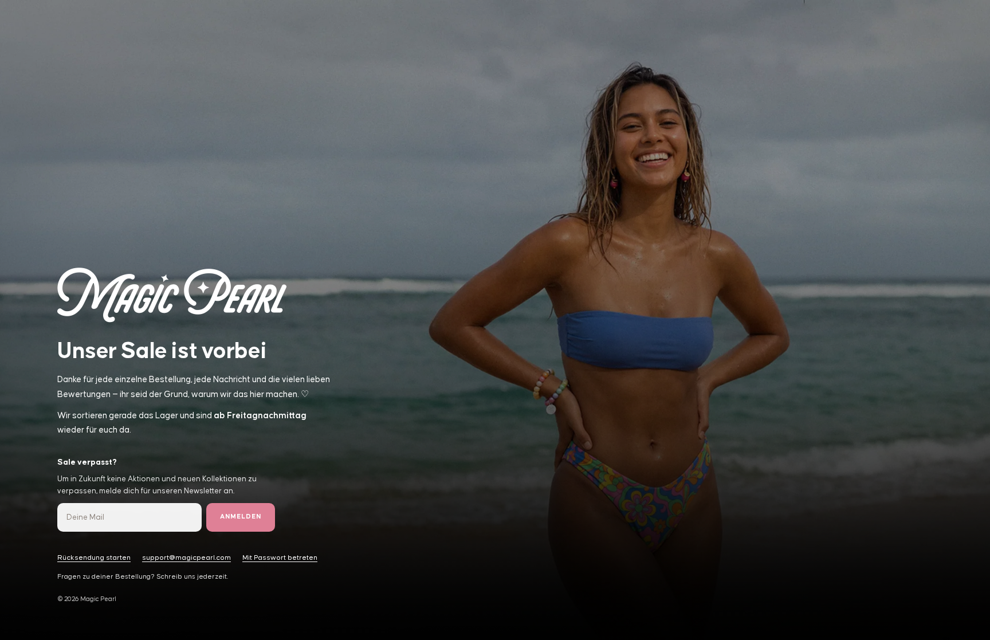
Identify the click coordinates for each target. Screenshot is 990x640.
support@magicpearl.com (186, 558)
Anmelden (240, 516)
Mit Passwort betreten (279, 558)
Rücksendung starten (94, 558)
